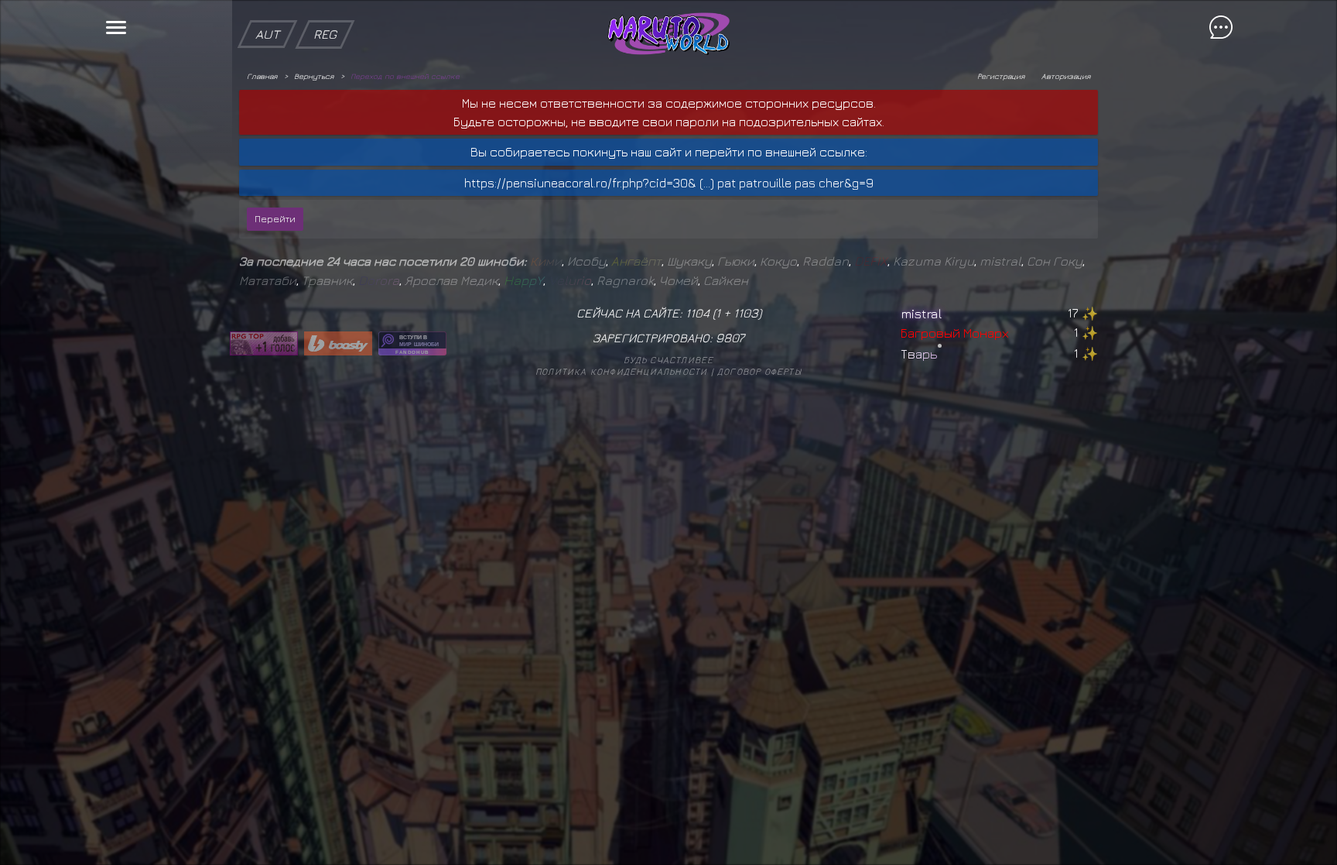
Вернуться (313, 76)
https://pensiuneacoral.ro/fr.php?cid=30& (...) (589, 183)
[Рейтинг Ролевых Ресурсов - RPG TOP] (264, 343)
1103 (745, 313)
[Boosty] (338, 343)
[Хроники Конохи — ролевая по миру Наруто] (412, 343)
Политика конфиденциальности (621, 371)
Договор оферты (759, 371)
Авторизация (1065, 76)
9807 (730, 337)
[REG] (325, 7)
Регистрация (1000, 76)
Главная (262, 76)
